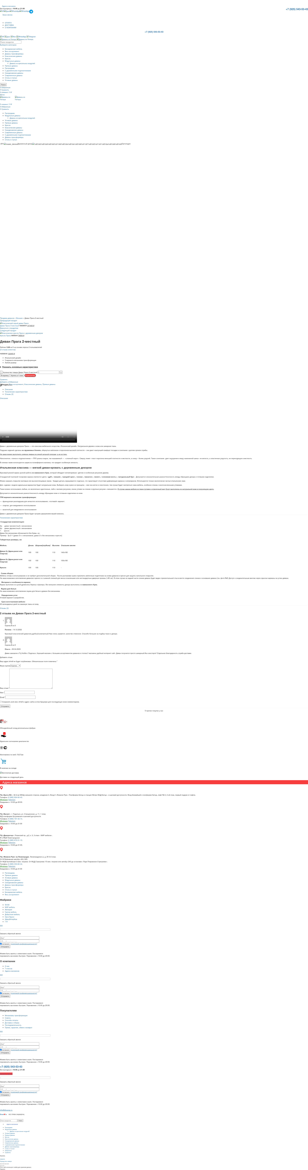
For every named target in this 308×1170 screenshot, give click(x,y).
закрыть (2, 1159)
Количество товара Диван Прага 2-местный (20, 372)
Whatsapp (4, 799)
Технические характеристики (16, 391)
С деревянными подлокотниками (18, 70)
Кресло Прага (5, 335)
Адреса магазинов (12, 971)
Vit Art (7, 904)
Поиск (3, 84)
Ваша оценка (5, 665)
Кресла (7, 58)
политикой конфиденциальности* (24, 944)
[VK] (2, 11)
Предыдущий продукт (8, 320)
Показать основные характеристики (20, 366)
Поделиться (7, 385)
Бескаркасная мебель (13, 49)
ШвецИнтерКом (11, 919)
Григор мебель (10, 912)
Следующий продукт (8, 330)
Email (2, 697)
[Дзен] (7, 11)
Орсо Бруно (9, 917)
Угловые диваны (11, 80)
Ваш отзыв (4, 688)
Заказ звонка (7, 14)
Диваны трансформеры (14, 53)
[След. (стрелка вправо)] (3, 1165)
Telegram (11, 799)
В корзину (5, 375)
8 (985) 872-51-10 (15, 840)
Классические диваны (13, 56)
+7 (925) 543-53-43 (297, 9)
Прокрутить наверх (6, 1161)
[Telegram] (31, 11)
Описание (9, 389)
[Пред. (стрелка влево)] (1, 1165)
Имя (2, 692)
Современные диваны (13, 75)
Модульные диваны (12, 61)
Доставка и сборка (12, 1022)
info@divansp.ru (6, 1110)
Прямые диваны (11, 65)
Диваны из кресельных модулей (22, 63)
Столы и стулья (11, 78)
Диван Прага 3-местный (9, 325)
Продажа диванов (7, 318)
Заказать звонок (6, 1074)
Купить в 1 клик (17, 375)
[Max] (13, 36)
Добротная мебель (12, 914)
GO (1, 925)
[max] (14, 11)
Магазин (19, 318)
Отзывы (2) (9, 394)
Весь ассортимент (12, 51)
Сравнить (3, 379)
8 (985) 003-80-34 (15, 864)
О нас (7, 966)
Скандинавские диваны (14, 73)
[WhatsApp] (24, 11)
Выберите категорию (8, 45)
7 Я (6, 921)
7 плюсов (8, 968)
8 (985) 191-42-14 (15, 818)
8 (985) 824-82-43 (15, 797)
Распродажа (10, 68)
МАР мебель (10, 907)
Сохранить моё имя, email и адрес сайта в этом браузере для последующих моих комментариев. (40, 702)
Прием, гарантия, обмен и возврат (18, 1027)
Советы (8, 1018)
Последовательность (13, 1025)
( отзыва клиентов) (8, 349)
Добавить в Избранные (9, 382)
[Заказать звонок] (2, 102)
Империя (8, 909)
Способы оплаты (11, 1020)
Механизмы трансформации (16, 1015)
